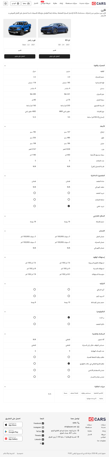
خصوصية (20, 453)
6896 (75, 423)
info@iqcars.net (70, 427)
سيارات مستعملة (88, 426)
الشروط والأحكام (8, 453)
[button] (5, 3)
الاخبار (90, 434)
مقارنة (90, 431)
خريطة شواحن (103, 436)
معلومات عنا (101, 441)
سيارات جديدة (103, 426)
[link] (12, 424)
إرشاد (104, 431)
